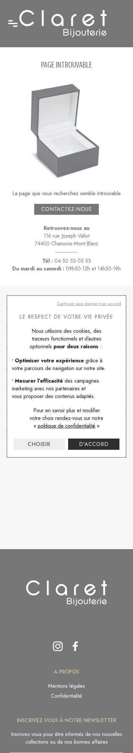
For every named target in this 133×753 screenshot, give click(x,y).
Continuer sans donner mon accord (89, 304)
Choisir (39, 444)
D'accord (93, 444)
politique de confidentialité (66, 426)
